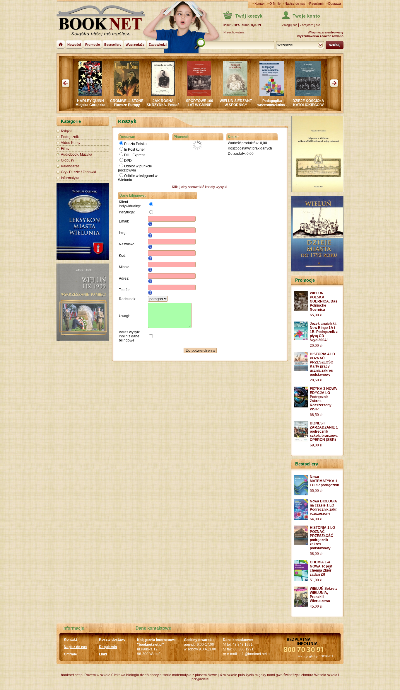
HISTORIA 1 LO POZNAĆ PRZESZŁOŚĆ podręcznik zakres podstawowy (322, 538)
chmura (307, 675)
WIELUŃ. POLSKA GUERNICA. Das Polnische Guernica (323, 301)
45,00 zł (316, 606)
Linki (103, 654)
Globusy (67, 160)
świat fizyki (291, 675)
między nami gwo (269, 675)
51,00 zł (316, 580)
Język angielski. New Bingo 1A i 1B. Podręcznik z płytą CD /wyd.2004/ (316, 107)
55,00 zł (316, 491)
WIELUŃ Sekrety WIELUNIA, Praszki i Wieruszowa (324, 595)
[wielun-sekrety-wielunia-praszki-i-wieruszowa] (301, 606)
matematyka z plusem (189, 675)
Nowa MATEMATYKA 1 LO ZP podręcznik (324, 481)
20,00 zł (316, 346)
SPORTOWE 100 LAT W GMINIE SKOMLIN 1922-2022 (171, 107)
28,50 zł (316, 380)
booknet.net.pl (72, 675)
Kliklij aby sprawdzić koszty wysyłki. (200, 187)
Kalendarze (70, 166)
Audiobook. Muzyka (76, 154)
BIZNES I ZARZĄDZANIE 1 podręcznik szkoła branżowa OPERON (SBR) (324, 431)
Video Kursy (70, 143)
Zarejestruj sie (310, 25)
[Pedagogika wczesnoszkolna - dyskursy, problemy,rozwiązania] (243, 95)
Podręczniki (70, 137)
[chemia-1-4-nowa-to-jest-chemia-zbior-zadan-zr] (301, 579)
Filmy (65, 149)
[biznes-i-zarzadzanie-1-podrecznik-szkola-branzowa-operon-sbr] (301, 441)
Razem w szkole (97, 675)
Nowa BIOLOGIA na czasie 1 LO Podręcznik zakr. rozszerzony (323, 507)
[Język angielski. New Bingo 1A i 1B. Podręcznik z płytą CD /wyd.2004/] (316, 94)
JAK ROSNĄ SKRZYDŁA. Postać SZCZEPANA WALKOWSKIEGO (134, 107)
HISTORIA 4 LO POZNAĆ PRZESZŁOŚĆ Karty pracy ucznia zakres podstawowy (322, 364)
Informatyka (70, 178)
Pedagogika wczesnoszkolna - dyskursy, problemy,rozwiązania (245, 107)
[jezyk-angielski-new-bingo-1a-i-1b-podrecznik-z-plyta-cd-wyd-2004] (301, 339)
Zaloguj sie (289, 25)
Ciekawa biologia (125, 675)
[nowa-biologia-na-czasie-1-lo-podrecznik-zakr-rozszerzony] (301, 518)
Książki (66, 131)
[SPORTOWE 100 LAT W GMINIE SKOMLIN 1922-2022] (170, 95)
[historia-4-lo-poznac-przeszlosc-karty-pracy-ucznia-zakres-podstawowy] (301, 370)
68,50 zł (316, 415)
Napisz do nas (295, 3)
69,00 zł (316, 445)
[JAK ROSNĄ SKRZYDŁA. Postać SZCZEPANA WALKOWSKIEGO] (134, 95)
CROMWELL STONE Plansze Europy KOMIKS (98, 105)
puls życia (246, 675)
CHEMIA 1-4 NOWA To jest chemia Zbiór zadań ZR (321, 568)
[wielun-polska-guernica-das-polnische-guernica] (301, 310)
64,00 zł (316, 519)
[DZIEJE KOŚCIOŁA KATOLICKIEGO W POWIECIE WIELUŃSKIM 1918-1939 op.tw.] (280, 95)
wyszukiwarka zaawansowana (320, 36)
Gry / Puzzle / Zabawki (78, 172)
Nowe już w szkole (222, 675)
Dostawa (334, 3)
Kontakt (259, 3)
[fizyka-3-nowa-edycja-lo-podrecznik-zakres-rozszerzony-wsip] (301, 406)
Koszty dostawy (112, 640)
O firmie (275, 3)
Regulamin (316, 3)
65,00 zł (316, 315)
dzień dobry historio (155, 675)
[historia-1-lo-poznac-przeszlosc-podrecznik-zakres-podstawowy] (301, 543)
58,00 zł (316, 554)
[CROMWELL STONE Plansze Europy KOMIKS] (98, 95)
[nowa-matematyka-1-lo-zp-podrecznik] (301, 494)
